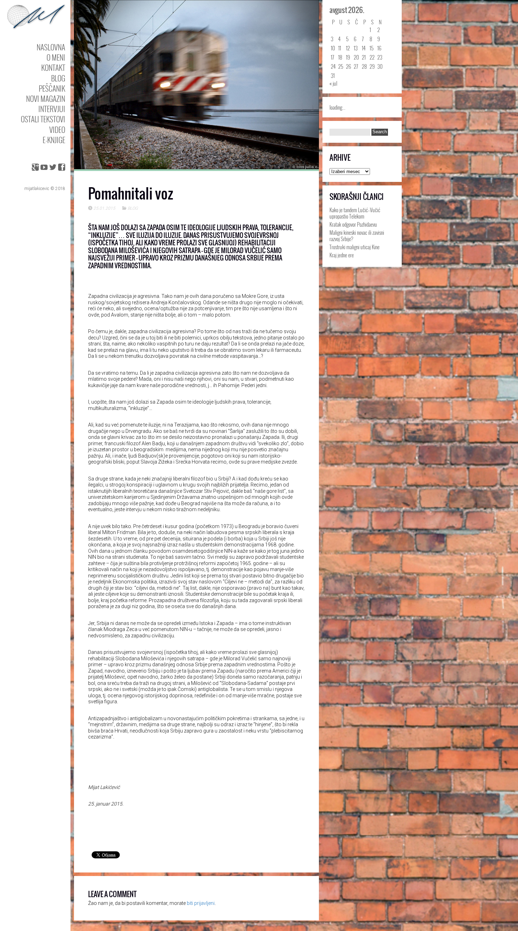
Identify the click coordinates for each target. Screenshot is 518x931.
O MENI (56, 57)
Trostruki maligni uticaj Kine (354, 247)
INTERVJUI (51, 108)
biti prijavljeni (201, 903)
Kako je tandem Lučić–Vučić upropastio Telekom (354, 213)
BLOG (58, 78)
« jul (333, 83)
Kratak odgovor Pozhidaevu (353, 224)
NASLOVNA (51, 47)
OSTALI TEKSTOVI (43, 119)
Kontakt (53, 67)
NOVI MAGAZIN (45, 98)
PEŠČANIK (52, 88)
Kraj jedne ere (341, 255)
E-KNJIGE (54, 139)
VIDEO (57, 129)
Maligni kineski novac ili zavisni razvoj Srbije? (356, 235)
